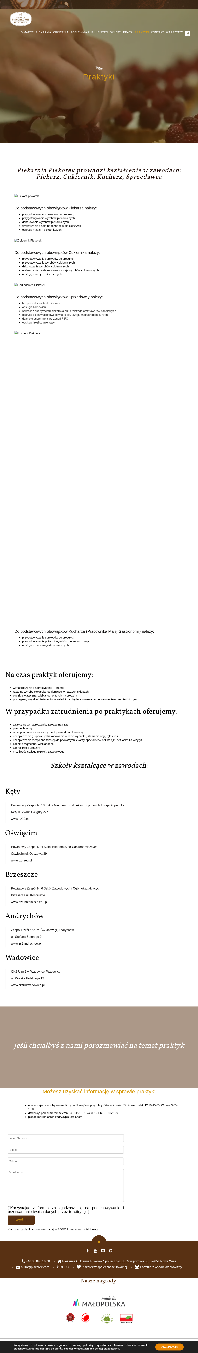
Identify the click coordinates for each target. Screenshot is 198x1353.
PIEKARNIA (43, 32)
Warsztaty (174, 32)
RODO (64, 1267)
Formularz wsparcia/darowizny (160, 1267)
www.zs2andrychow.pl (26, 943)
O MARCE (27, 32)
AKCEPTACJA (169, 1347)
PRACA (128, 32)
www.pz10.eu (20, 818)
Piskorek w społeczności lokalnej (104, 1267)
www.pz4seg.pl (21, 860)
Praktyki (142, 32)
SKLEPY (115, 32)
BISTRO (102, 32)
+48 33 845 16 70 (37, 1261)
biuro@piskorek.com (34, 1267)
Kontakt (157, 32)
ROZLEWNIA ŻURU (83, 32)
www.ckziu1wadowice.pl (28, 985)
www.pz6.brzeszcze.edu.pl (29, 902)
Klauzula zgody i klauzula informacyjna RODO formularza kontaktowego (53, 1229)
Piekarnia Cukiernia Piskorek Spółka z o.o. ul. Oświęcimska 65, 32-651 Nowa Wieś (118, 1261)
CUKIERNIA (61, 32)
